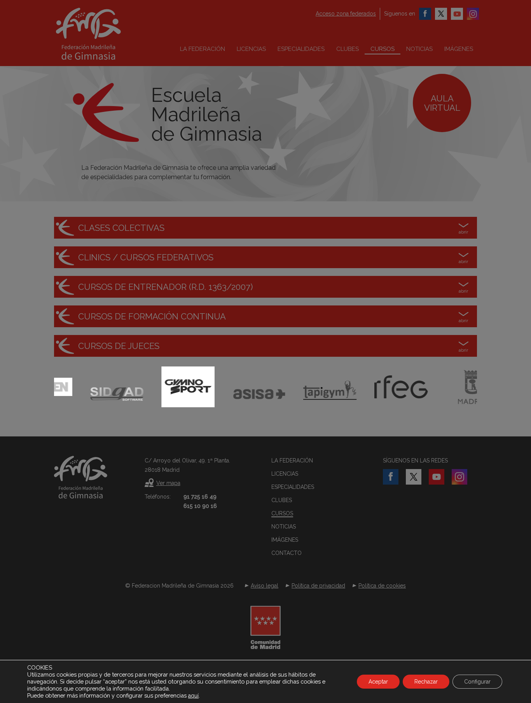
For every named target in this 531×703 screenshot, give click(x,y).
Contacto (286, 553)
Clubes (347, 48)
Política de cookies (382, 586)
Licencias (251, 48)
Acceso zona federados (346, 13)
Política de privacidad (318, 586)
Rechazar (426, 682)
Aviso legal (264, 586)
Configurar (477, 682)
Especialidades (301, 48)
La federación (202, 48)
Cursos (382, 48)
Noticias (419, 48)
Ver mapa (168, 483)
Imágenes (458, 48)
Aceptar (378, 682)
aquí (193, 696)
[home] (104, 34)
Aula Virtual (442, 103)
